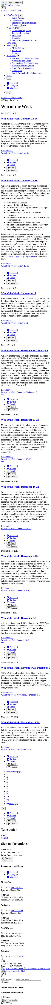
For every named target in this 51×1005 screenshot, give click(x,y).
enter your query (8, 979)
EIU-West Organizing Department (20, 256)
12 (8, 801)
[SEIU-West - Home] (10, 5)
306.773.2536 (17, 933)
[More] (20, 15)
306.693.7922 (17, 887)
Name (3, 849)
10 (8, 796)
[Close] (3, 808)
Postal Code (6, 855)
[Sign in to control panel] (12, 968)
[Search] (3, 7)
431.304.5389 (17, 956)
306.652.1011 (17, 910)
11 (8, 798)
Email (8, 852)
